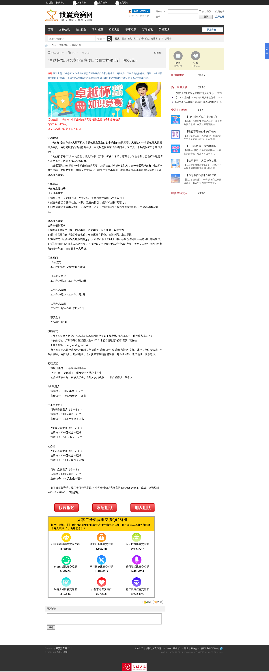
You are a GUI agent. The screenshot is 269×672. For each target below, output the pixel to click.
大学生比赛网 (62, 652)
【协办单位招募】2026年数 (201, 175)
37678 (219, 93)
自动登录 (206, 11)
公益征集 (80, 29)
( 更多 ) (201, 75)
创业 (124, 38)
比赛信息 (64, 29)
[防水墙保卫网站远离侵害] (221, 648)
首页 (50, 29)
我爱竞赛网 (46, 45)
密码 (158, 16)
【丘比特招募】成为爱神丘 (201, 146)
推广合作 (102, 2)
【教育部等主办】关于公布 (201, 131)
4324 (220, 97)
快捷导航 (211, 29)
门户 (53, 45)
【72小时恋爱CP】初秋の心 (201, 116)
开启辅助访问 (201, 2)
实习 (161, 38)
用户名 (159, 11)
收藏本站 (60, 2)
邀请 (149, 602)
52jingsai (195, 648)
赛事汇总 (130, 29)
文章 (99, 39)
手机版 (176, 648)
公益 (147, 38)
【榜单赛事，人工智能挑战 (201, 160)
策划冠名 (123, 2)
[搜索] (110, 39)
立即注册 (219, 16)
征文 (130, 38)
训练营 (168, 38)
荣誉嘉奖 (164, 29)
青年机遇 (97, 29)
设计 (135, 38)
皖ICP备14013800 (209, 648)
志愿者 (154, 38)
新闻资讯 (147, 29)
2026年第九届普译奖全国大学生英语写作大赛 (197, 101)
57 (221, 101)
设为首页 (50, 2)
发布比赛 (81, 2)
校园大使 (114, 29)
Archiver (167, 648)
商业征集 (63, 45)
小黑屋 (185, 648)
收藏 (159, 602)
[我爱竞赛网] (68, 23)
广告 (141, 38)
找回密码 (219, 11)
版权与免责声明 (153, 648)
